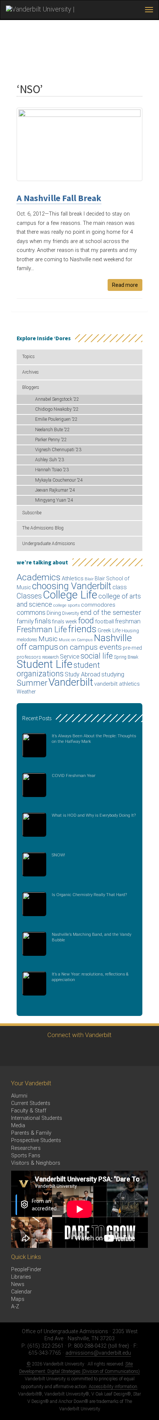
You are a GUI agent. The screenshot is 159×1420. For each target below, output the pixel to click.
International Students (36, 1118)
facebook (37, 1052)
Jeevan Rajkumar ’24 (55, 490)
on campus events (90, 647)
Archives (30, 372)
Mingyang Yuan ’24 (54, 500)
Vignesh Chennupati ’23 (58, 449)
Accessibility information (113, 1386)
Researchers (26, 1148)
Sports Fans (25, 1155)
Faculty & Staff (28, 1111)
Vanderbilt (70, 682)
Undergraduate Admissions (48, 543)
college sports (66, 605)
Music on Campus (76, 639)
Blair (89, 579)
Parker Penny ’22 (51, 439)
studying (112, 674)
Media (18, 1125)
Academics (39, 577)
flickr (98, 1052)
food (86, 620)
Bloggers (30, 387)
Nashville (113, 637)
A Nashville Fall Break (59, 198)
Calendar (21, 1292)
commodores (98, 604)
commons (31, 612)
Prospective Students (36, 1140)
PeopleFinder (26, 1269)
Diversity (70, 613)
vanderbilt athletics (117, 684)
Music (48, 638)
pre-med (132, 648)
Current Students (30, 1103)
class (119, 587)
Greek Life (109, 630)
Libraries (21, 1277)
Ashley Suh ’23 (49, 459)
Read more (125, 285)
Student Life (44, 664)
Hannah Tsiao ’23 (52, 469)
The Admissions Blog (43, 528)
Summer (32, 683)
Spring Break (126, 657)
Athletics (73, 578)
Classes (29, 596)
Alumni (19, 1096)
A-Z (15, 1306)
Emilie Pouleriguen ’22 (56, 419)
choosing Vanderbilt (71, 586)
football (104, 621)
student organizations (58, 669)
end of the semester (110, 613)
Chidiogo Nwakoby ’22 (57, 409)
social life (97, 655)
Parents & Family (31, 1133)
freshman (128, 621)
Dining (54, 613)
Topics (28, 356)
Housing (130, 630)
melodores (27, 639)
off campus (37, 647)
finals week (64, 621)
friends (82, 628)
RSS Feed (139, 1052)
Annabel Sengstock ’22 (57, 399)
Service (70, 656)
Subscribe (31, 512)
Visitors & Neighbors (35, 1163)
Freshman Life (42, 629)
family (25, 621)
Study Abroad (82, 674)
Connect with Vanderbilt (79, 1035)
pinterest (118, 1052)
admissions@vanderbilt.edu (98, 1353)
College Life (70, 594)
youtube (78, 1052)
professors (29, 657)
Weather (26, 692)
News (17, 1284)
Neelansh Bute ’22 (52, 429)
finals (43, 621)
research (50, 657)
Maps (17, 1299)
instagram (57, 1052)
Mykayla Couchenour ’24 (59, 480)
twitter (17, 1052)
